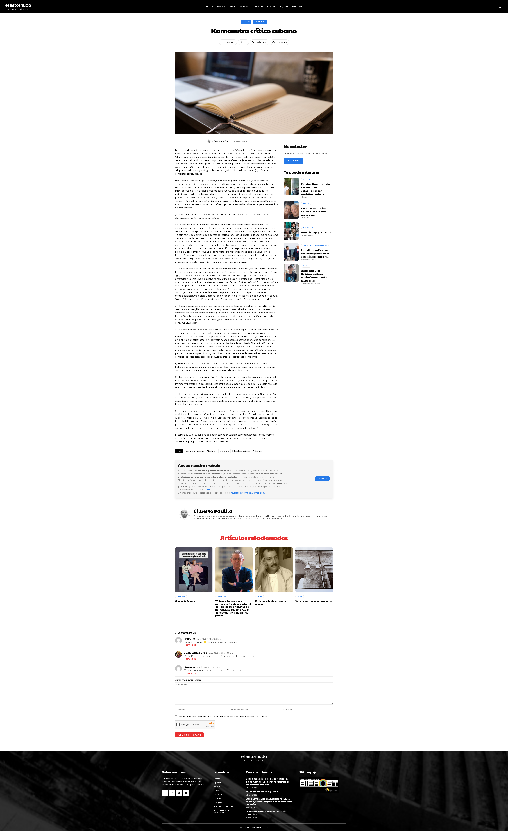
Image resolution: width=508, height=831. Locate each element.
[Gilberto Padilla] (209, 141)
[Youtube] (186, 793)
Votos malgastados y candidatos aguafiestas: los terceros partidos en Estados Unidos (268, 781)
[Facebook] (165, 793)
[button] (500, 6)
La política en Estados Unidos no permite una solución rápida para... (315, 253)
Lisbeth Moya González (310, 284)
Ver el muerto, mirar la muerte (313, 601)
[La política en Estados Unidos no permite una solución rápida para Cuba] (291, 252)
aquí (209, 489)
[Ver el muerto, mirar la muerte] (314, 569)
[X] (179, 793)
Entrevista (307, 179)
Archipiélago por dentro (316, 232)
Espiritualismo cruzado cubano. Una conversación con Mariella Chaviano (315, 189)
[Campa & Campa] (194, 569)
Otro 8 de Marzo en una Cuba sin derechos (266, 813)
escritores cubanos (194, 451)
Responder (190, 645)
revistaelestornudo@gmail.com (248, 493)
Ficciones (212, 451)
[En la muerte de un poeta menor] (274, 569)
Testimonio (308, 228)
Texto (246, 22)
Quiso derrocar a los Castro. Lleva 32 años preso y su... (313, 211)
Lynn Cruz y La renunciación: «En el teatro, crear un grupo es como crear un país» (269, 801)
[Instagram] (172, 793)
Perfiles (306, 203)
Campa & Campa (185, 601)
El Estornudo (306, 218)
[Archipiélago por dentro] (291, 231)
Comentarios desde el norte (315, 245)
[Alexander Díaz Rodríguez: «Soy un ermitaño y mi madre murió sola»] (291, 273)
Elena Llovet (306, 197)
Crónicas (260, 22)
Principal (257, 451)
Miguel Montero (307, 235)
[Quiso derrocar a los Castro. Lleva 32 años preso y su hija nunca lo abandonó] (291, 210)
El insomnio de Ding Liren (262, 791)
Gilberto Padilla (220, 141)
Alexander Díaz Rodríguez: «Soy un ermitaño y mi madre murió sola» (314, 275)
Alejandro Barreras (308, 260)
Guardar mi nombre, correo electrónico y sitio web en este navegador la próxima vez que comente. (222, 716)
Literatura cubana (241, 451)
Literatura (224, 451)
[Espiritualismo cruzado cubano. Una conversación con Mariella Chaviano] (291, 186)
